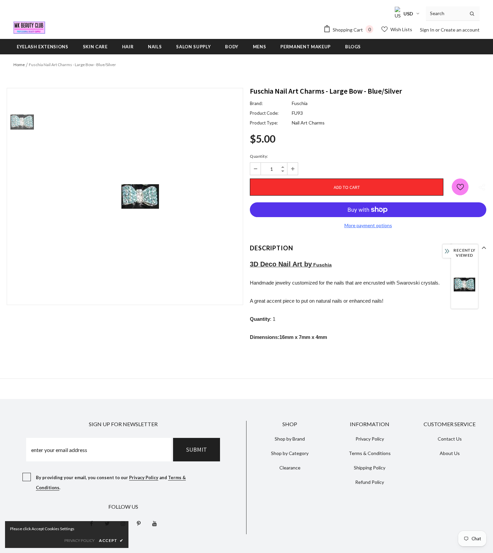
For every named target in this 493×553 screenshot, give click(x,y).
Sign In (427, 30)
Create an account (460, 30)
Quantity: (259, 156)
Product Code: (264, 113)
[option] (140, 196)
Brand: (256, 103)
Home (19, 64)
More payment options (368, 225)
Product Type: (264, 122)
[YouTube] (155, 523)
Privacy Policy (143, 477)
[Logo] (29, 27)
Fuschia (300, 103)
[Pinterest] (139, 523)
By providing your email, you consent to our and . (111, 482)
